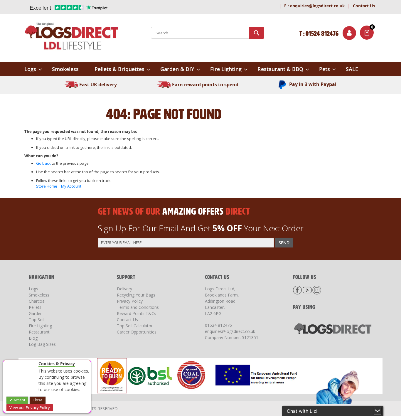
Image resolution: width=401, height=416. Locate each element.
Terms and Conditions (138, 307)
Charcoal (37, 301)
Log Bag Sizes (42, 344)
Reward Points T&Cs (136, 313)
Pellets (35, 307)
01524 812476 (218, 325)
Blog (33, 338)
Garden (36, 313)
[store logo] (71, 37)
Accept (19, 399)
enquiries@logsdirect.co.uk (314, 6)
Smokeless (39, 295)
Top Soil (36, 319)
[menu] (200, 69)
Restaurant (39, 332)
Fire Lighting (40, 326)
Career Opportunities (136, 332)
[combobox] (207, 33)
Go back (43, 163)
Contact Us (364, 6)
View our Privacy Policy (29, 407)
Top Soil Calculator (135, 326)
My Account (71, 186)
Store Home (46, 186)
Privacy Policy (130, 301)
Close (38, 399)
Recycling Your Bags (136, 295)
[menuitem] (33, 69)
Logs (33, 289)
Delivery (124, 289)
